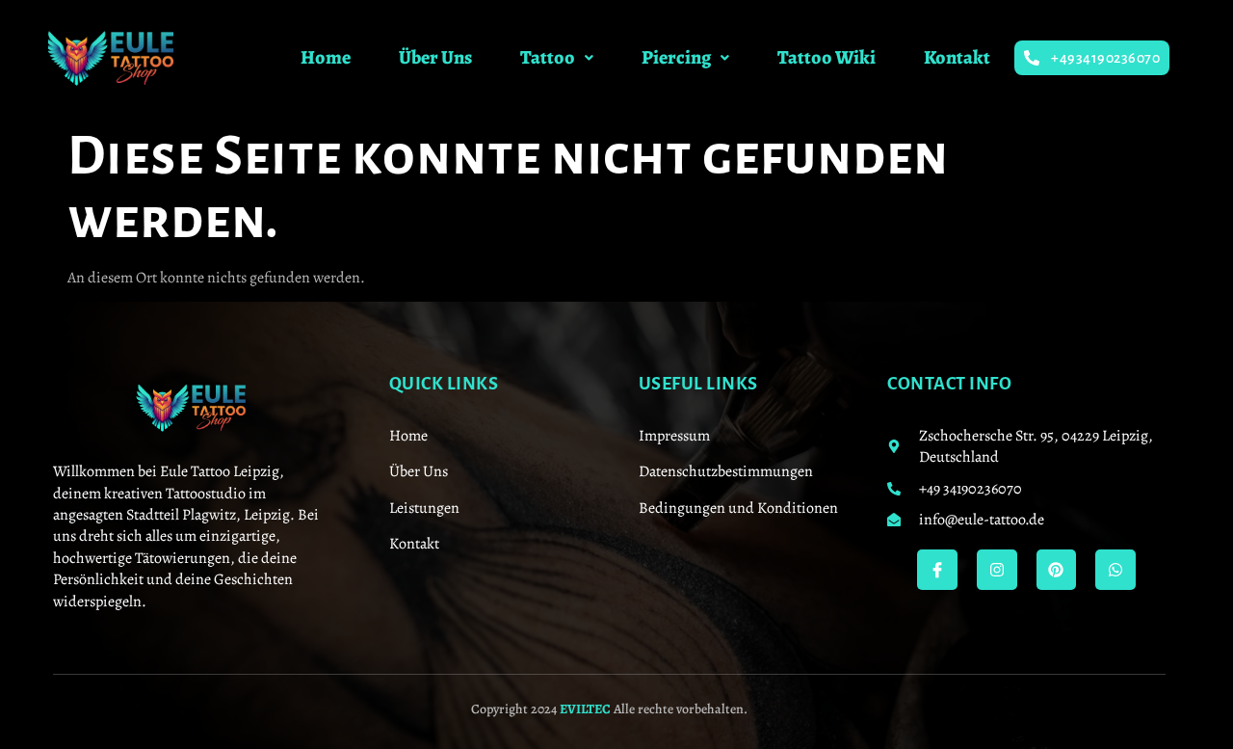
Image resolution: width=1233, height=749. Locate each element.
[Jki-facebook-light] (937, 569)
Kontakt (957, 57)
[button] (556, 58)
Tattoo (547, 57)
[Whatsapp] (1115, 569)
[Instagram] (997, 569)
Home (326, 57)
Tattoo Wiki (826, 57)
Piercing (676, 57)
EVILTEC (585, 709)
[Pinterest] (1056, 569)
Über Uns (435, 57)
